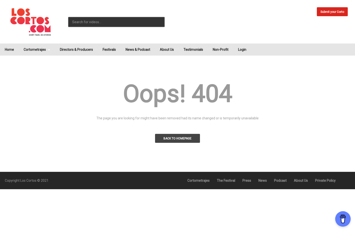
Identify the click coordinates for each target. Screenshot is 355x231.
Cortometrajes (35, 49)
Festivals (109, 49)
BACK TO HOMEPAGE (177, 138)
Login (242, 49)
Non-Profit (220, 49)
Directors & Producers (76, 49)
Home (9, 49)
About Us (167, 49)
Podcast (280, 180)
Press (246, 180)
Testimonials (193, 49)
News (262, 180)
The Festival (226, 180)
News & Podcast (138, 49)
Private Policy (325, 180)
